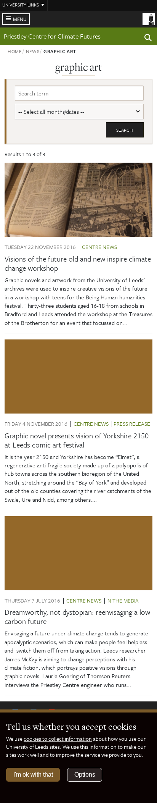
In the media (122, 600)
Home (15, 51)
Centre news (99, 247)
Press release (132, 424)
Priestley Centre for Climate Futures (52, 36)
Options (84, 774)
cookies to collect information (58, 739)
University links (20, 4)
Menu (20, 19)
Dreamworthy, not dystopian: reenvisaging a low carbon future (77, 616)
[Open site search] (148, 39)
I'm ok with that (33, 774)
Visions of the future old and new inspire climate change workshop (78, 263)
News (33, 51)
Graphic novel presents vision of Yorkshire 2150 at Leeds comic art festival (77, 440)
